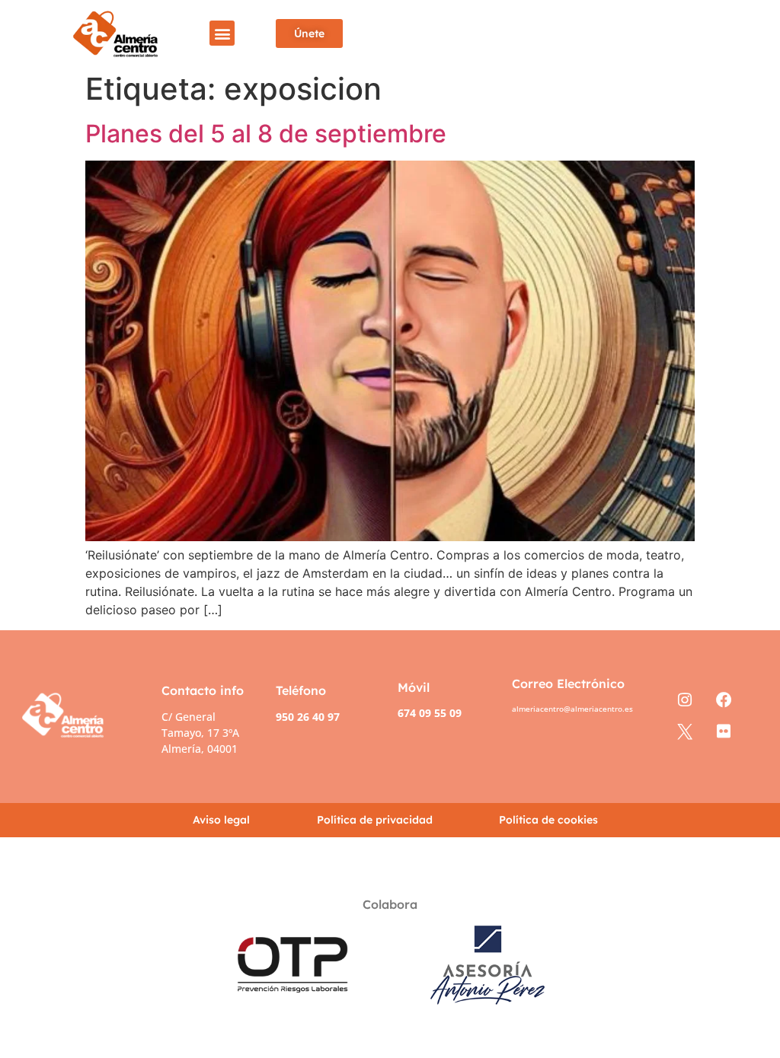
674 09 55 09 (430, 713)
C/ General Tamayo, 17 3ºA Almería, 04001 (200, 732)
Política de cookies (548, 820)
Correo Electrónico (568, 683)
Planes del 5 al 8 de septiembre (265, 133)
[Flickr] (723, 731)
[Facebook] (723, 700)
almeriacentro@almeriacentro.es (572, 708)
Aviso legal (221, 820)
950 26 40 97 (308, 716)
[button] (222, 33)
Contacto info (202, 690)
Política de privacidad (375, 820)
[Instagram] (684, 700)
